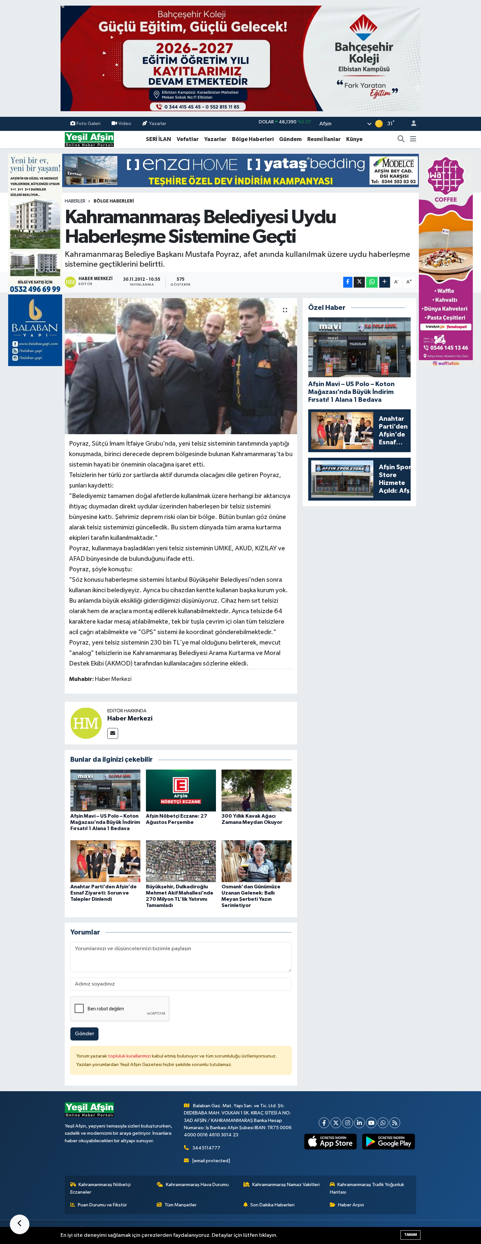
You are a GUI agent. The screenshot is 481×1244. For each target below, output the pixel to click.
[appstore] (330, 1141)
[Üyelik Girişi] (411, 124)
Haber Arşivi (351, 1204)
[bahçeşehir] (240, 58)
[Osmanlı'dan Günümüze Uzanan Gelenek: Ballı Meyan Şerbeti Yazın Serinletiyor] (257, 861)
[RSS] (394, 1122)
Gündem (290, 139)
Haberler (75, 201)
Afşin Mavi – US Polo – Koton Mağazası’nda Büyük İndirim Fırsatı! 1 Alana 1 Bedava (105, 822)
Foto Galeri (88, 123)
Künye (354, 139)
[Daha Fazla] (384, 282)
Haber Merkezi (129, 718)
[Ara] (401, 139)
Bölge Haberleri (253, 139)
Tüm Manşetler (181, 1204)
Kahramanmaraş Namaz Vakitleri (286, 1184)
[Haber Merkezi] (86, 723)
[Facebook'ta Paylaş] (347, 282)
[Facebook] (324, 1122)
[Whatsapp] (383, 1122)
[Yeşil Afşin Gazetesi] (89, 139)
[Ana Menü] (413, 139)
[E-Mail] (112, 733)
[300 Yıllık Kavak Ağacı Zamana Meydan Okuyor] (257, 790)
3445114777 (206, 1148)
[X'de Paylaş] (359, 282)
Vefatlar (188, 139)
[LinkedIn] (359, 1122)
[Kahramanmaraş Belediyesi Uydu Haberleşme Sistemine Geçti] (181, 366)
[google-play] (388, 1141)
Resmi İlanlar (324, 139)
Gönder (84, 1034)
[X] (335, 1122)
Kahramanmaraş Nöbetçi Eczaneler (100, 1188)
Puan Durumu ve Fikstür (102, 1204)
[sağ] (446, 259)
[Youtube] (371, 1122)
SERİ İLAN (158, 139)
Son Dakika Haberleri (272, 1204)
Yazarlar (157, 123)
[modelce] (240, 170)
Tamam (410, 1234)
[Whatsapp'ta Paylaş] (372, 282)
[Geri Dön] (19, 1224)
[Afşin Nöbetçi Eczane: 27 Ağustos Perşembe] (181, 790)
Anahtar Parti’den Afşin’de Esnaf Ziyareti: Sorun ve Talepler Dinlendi (103, 893)
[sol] (35, 259)
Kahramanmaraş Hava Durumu (197, 1184)
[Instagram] (347, 1122)
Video (124, 123)
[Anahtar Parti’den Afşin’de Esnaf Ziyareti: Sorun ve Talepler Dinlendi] (105, 861)
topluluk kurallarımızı (130, 1056)
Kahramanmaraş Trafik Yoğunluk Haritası (367, 1188)
